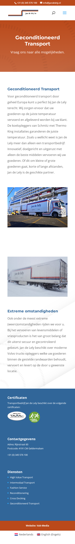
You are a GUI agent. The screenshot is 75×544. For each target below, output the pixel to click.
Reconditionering (19, 493)
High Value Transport (21, 477)
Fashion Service (18, 487)
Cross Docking (17, 498)
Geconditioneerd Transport (25, 503)
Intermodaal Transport (22, 482)
